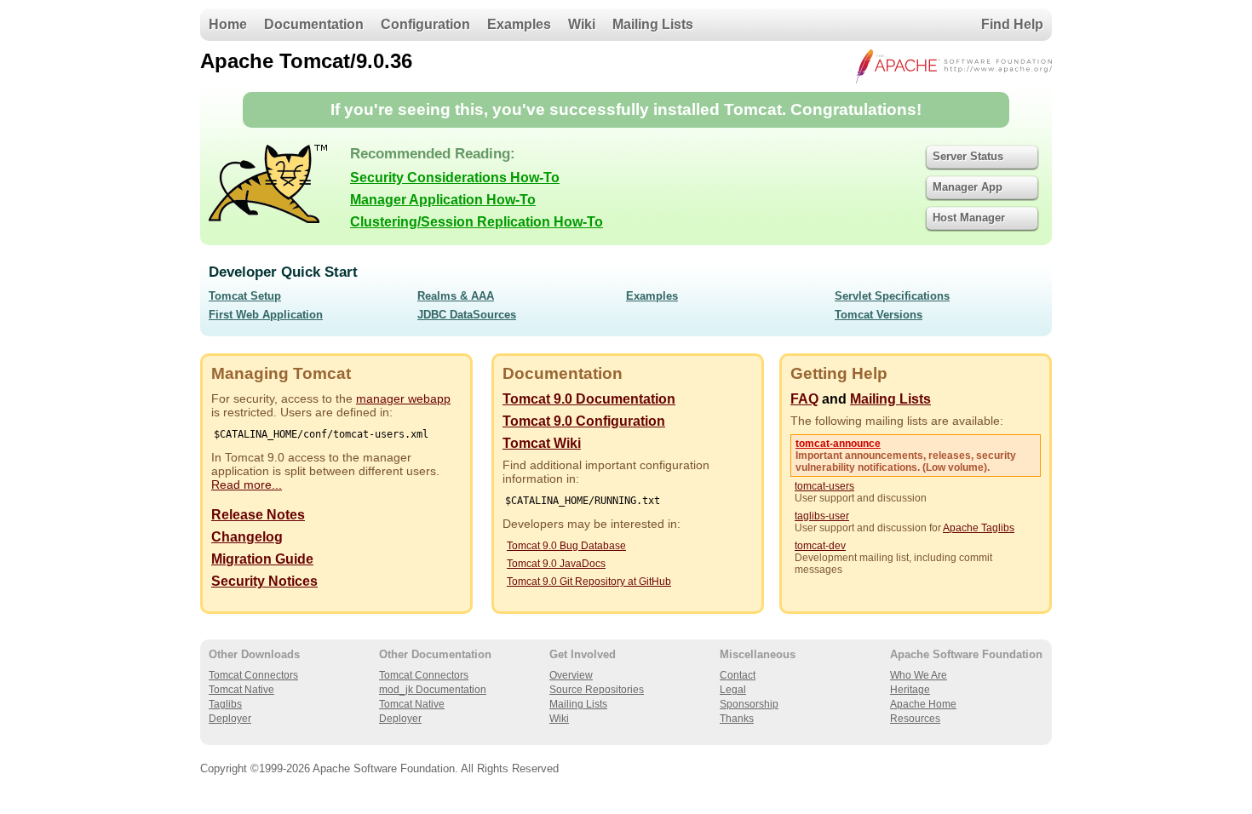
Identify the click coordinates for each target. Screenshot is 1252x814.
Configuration (425, 24)
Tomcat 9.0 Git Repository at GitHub (589, 582)
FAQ (804, 399)
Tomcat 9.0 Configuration (584, 421)
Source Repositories (596, 690)
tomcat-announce (838, 444)
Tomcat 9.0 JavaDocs (556, 564)
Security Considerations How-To (455, 177)
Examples (519, 24)
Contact (737, 675)
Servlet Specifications (892, 295)
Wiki (581, 24)
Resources (915, 719)
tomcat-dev (820, 546)
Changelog (247, 537)
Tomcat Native (241, 690)
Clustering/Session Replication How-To (476, 222)
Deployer (230, 719)
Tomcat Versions (878, 314)
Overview (571, 675)
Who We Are (918, 675)
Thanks (737, 719)
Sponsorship (749, 704)
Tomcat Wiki (542, 443)
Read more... (246, 484)
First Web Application (266, 314)
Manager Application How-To (443, 199)
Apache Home (923, 704)
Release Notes (258, 514)
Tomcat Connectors (253, 675)
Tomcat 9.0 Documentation (589, 399)
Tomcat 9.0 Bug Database (566, 546)
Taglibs (225, 704)
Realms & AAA (455, 295)
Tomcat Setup (245, 295)
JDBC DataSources (466, 314)
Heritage (910, 690)
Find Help (1012, 24)
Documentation (314, 24)
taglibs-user (822, 516)
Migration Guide (262, 559)
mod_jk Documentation (432, 690)
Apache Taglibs (978, 528)
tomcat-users (824, 486)
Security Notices (264, 581)
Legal (733, 690)
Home (228, 24)
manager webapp (403, 398)
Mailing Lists (652, 24)
